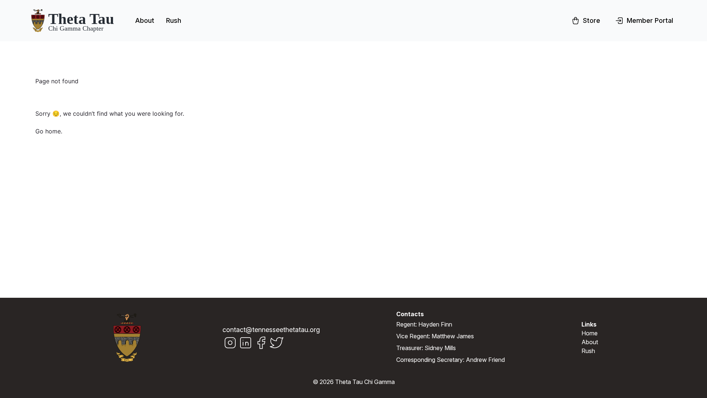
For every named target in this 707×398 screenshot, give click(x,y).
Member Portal (650, 20)
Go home (48, 131)
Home (589, 333)
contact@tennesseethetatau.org (271, 330)
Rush (173, 20)
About (144, 20)
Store (591, 20)
